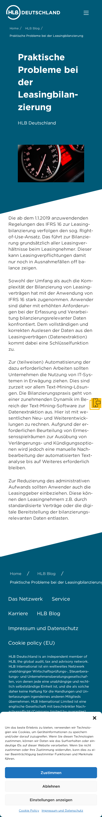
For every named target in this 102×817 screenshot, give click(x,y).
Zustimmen (51, 773)
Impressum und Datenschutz (62, 810)
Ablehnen (51, 786)
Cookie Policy (29, 810)
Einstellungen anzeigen (51, 800)
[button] (94, 717)
